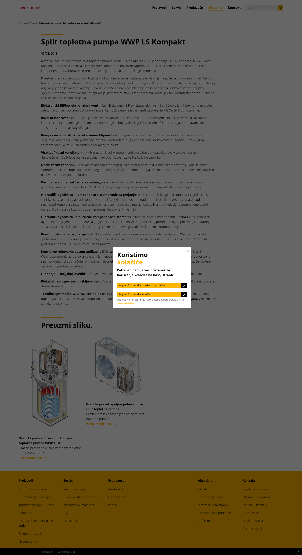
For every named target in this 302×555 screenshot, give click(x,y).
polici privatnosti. (125, 302)
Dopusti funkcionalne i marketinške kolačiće (142, 285)
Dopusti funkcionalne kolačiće (134, 294)
